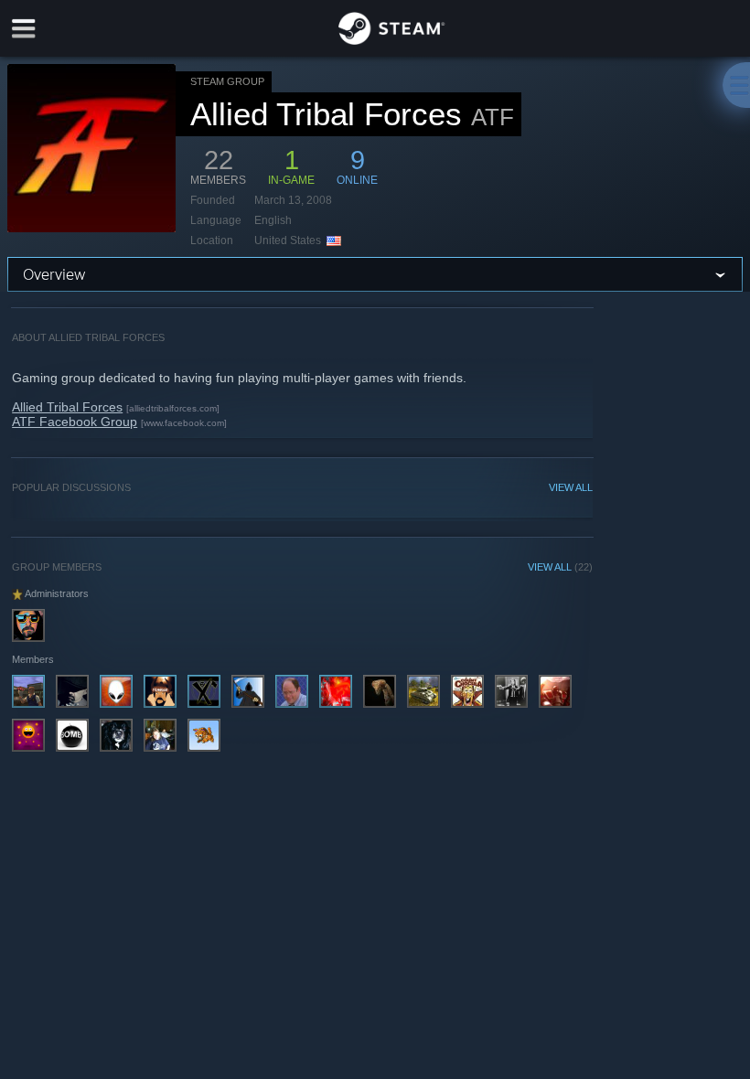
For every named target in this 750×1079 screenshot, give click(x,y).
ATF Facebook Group (74, 421)
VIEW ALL (571, 487)
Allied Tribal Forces (67, 407)
